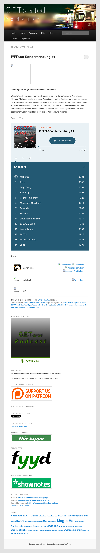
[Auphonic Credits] (73, 271)
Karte (27, 521)
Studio (30, 530)
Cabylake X (76, 302)
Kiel (30, 521)
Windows (18, 533)
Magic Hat (66, 520)
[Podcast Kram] (74, 267)
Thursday (48, 530)
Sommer (61, 526)
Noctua (14, 526)
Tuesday (60, 530)
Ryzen (48, 305)
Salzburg (54, 305)
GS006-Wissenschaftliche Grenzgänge (33, 497)
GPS (80, 515)
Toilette (54, 530)
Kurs (41, 521)
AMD (65, 302)
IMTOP (13, 305)
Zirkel (26, 534)
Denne (13, 505)
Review (42, 305)
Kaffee (20, 521)
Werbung (14, 307)
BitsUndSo (26, 516)
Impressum (25, 38)
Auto (19, 515)
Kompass (35, 521)
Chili (33, 515)
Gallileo (64, 516)
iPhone (13, 521)
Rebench (35, 305)
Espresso (54, 516)
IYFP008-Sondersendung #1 (33, 56)
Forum (84, 302)
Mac (45, 521)
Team (22, 33)
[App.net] (64, 264)
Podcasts (44, 302)
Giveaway (73, 515)
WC (12, 534)
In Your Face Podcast (32, 302)
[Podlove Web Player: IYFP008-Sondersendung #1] (50, 187)
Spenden (70, 305)
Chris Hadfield (41, 516)
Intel (18, 305)
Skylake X (62, 305)
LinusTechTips (25, 305)
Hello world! (24, 505)
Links (43, 33)
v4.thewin (85, 530)
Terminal (42, 530)
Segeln (51, 526)
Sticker (23, 529)
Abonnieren (33, 33)
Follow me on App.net (19, 426)
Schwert (43, 526)
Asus (70, 302)
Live (51, 33)
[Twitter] (77, 264)
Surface (35, 530)
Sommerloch (70, 526)
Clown (48, 516)
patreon (23, 526)
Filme (60, 516)
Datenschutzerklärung (37, 544)
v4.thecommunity (80, 305)
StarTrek (15, 529)
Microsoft (82, 521)
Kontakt (14, 38)
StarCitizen (78, 526)
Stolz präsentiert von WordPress (59, 544)
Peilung (29, 526)
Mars (77, 521)
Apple (14, 515)
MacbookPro (52, 521)
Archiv (14, 33)
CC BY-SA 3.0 (44, 299)
